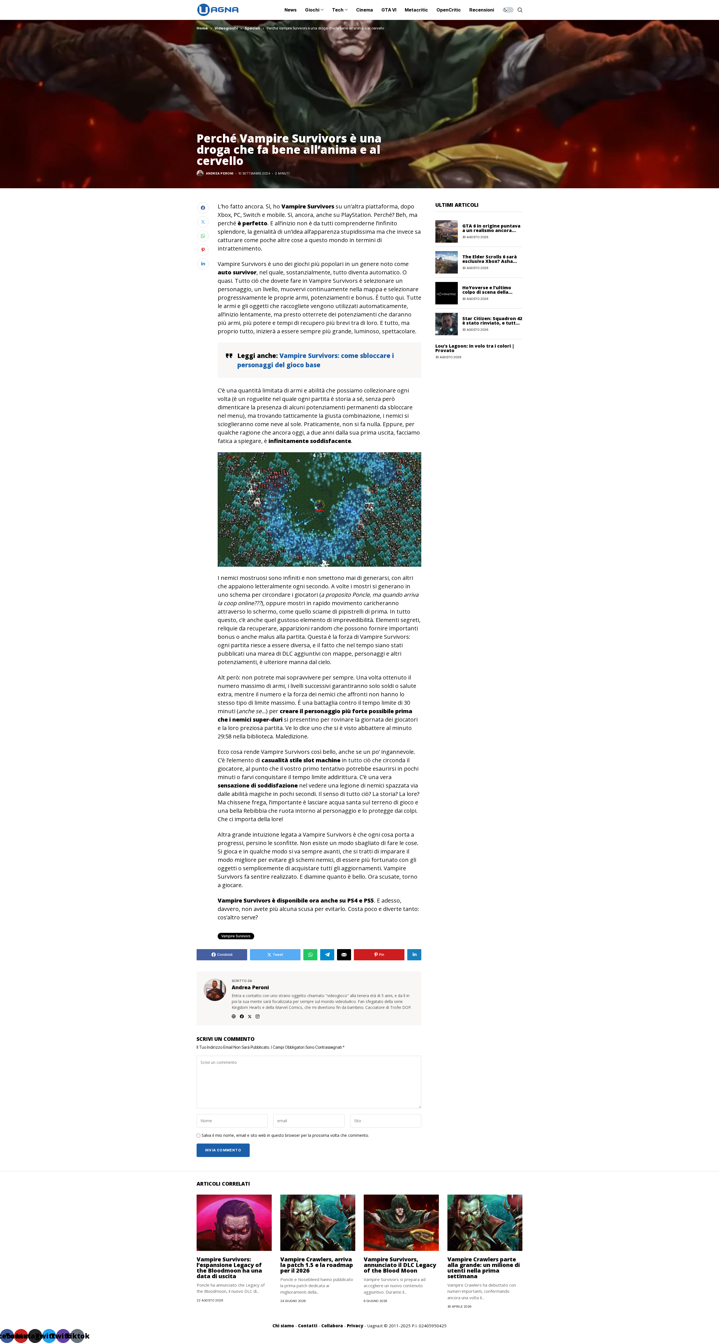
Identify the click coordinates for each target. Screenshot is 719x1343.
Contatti (307, 1325)
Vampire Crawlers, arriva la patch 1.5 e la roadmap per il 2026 (316, 1264)
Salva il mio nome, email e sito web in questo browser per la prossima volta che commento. (285, 1135)
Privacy (355, 1325)
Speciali (252, 28)
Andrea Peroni (219, 173)
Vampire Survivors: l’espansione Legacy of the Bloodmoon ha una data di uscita (229, 1267)
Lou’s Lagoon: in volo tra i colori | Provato (474, 348)
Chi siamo (283, 1325)
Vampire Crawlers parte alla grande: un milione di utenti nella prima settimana (483, 1267)
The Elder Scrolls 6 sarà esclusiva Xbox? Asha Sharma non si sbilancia (490, 261)
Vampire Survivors (236, 936)
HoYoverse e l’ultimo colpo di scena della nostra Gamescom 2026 (489, 292)
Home (202, 28)
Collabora (332, 1325)
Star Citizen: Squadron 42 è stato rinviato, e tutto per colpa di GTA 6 (492, 322)
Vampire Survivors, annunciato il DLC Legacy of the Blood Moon (400, 1264)
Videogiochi (226, 28)
